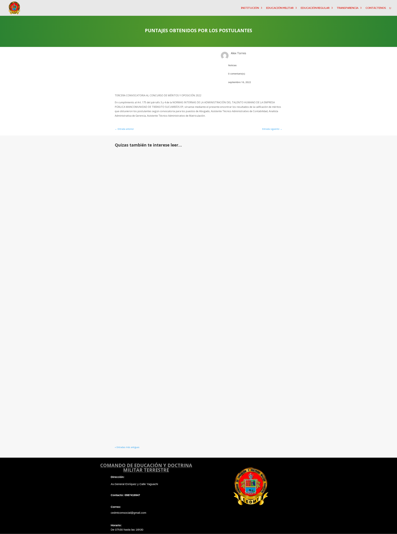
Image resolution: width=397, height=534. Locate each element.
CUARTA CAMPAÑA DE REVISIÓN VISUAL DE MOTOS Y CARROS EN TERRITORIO (169, 390)
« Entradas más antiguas (127, 447)
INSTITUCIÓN (250, 8)
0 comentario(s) (236, 73)
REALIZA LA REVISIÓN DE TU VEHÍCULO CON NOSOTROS (155, 186)
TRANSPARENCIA (347, 8)
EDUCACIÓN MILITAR (279, 8)
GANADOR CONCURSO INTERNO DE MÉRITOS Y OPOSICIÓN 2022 (160, 298)
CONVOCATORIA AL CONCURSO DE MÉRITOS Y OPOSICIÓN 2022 (160, 418)
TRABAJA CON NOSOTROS (135, 270)
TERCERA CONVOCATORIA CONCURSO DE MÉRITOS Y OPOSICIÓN (161, 238)
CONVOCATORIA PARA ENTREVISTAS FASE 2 (146, 330)
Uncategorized (167, 394)
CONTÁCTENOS (376, 8)
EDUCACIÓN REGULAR (315, 8)
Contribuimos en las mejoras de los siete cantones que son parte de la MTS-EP (170, 158)
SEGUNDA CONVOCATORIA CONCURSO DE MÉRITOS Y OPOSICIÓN (161, 362)
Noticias (232, 65)
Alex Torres (127, 162)
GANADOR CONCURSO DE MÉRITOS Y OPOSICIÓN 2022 (154, 214)
